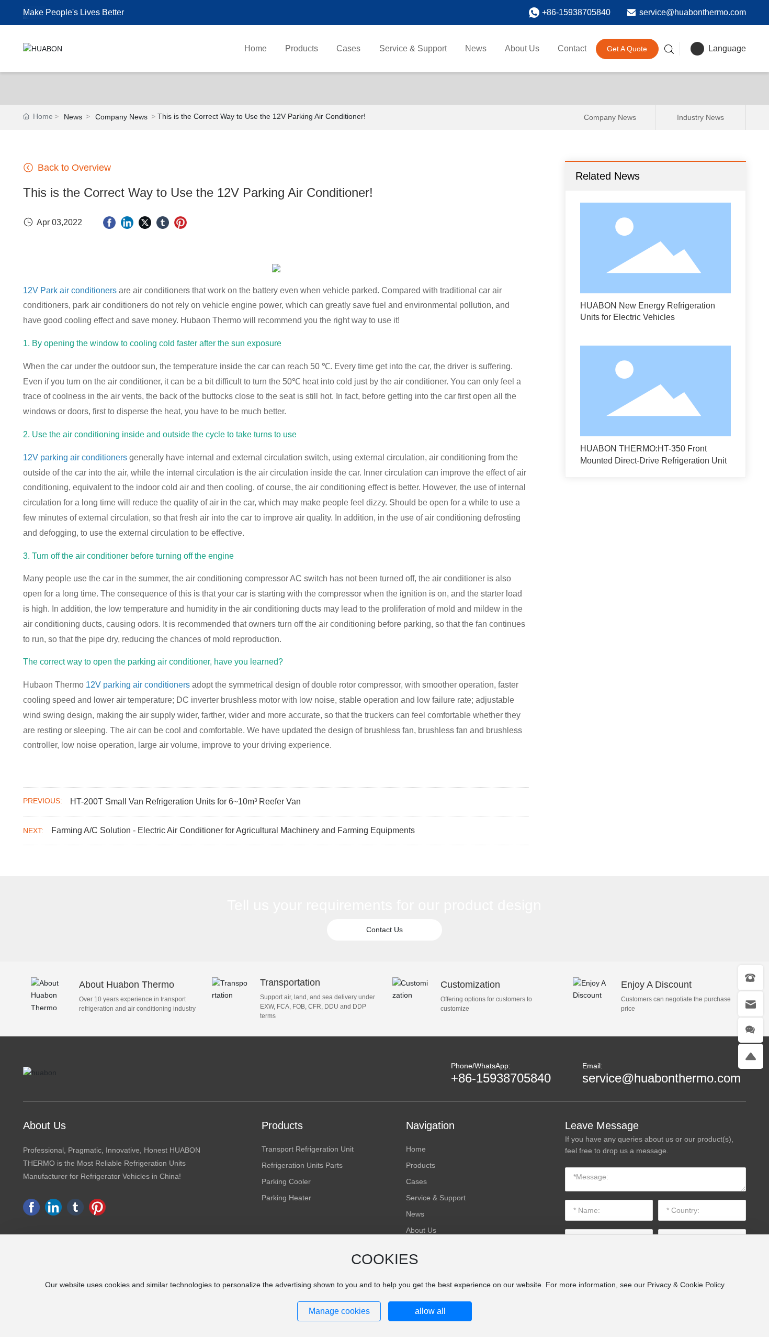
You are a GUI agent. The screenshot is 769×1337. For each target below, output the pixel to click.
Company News (121, 117)
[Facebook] (109, 222)
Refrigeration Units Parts (302, 1165)
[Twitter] (145, 222)
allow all (430, 1311)
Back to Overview (73, 167)
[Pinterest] (180, 222)
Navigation (430, 1125)
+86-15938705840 (576, 12)
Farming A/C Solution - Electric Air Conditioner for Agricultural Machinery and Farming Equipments (233, 830)
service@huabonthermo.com (692, 12)
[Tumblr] (162, 222)
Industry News (700, 117)
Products (282, 1125)
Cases (416, 1181)
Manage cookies (339, 1311)
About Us (44, 1125)
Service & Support (436, 1198)
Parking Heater (286, 1198)
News (73, 117)
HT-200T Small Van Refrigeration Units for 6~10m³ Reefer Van (185, 801)
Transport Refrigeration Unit (308, 1149)
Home (416, 1149)
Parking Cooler (286, 1181)
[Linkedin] (127, 222)
